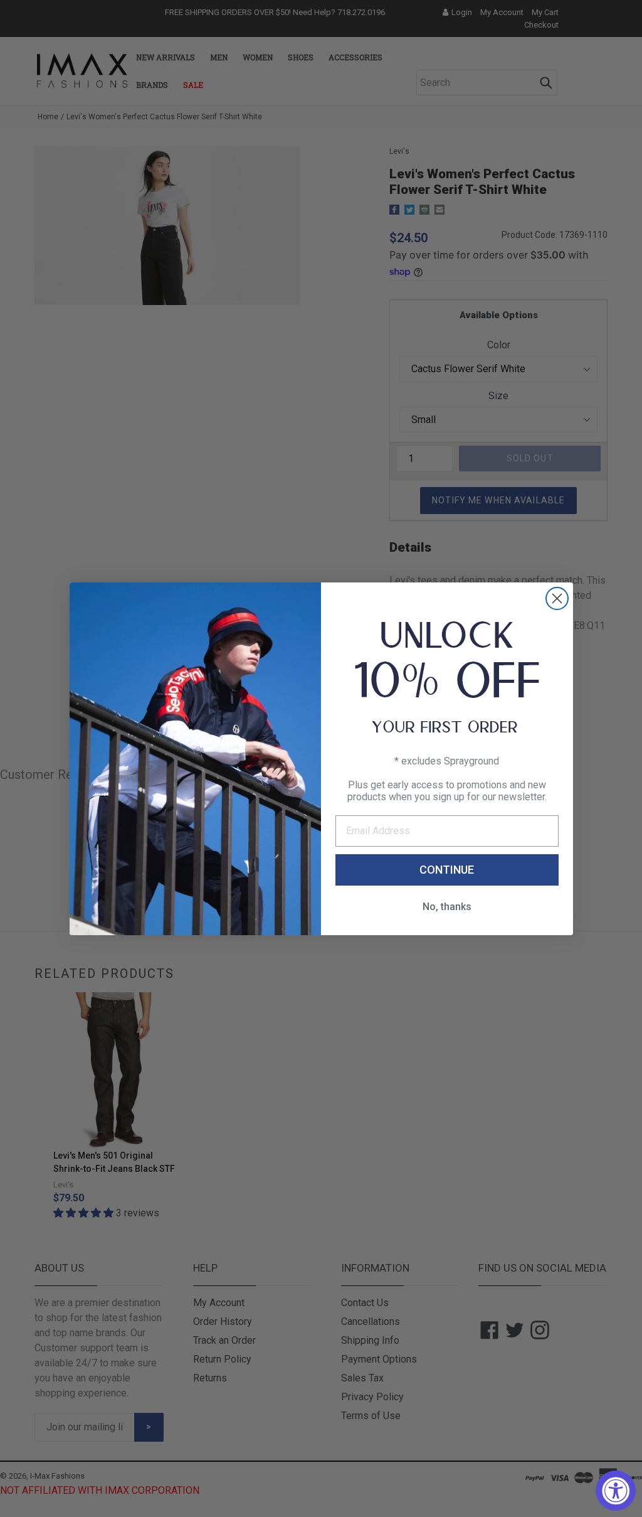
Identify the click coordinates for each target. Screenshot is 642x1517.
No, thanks (447, 907)
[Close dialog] (557, 598)
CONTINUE (446, 869)
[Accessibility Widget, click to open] (616, 1491)
